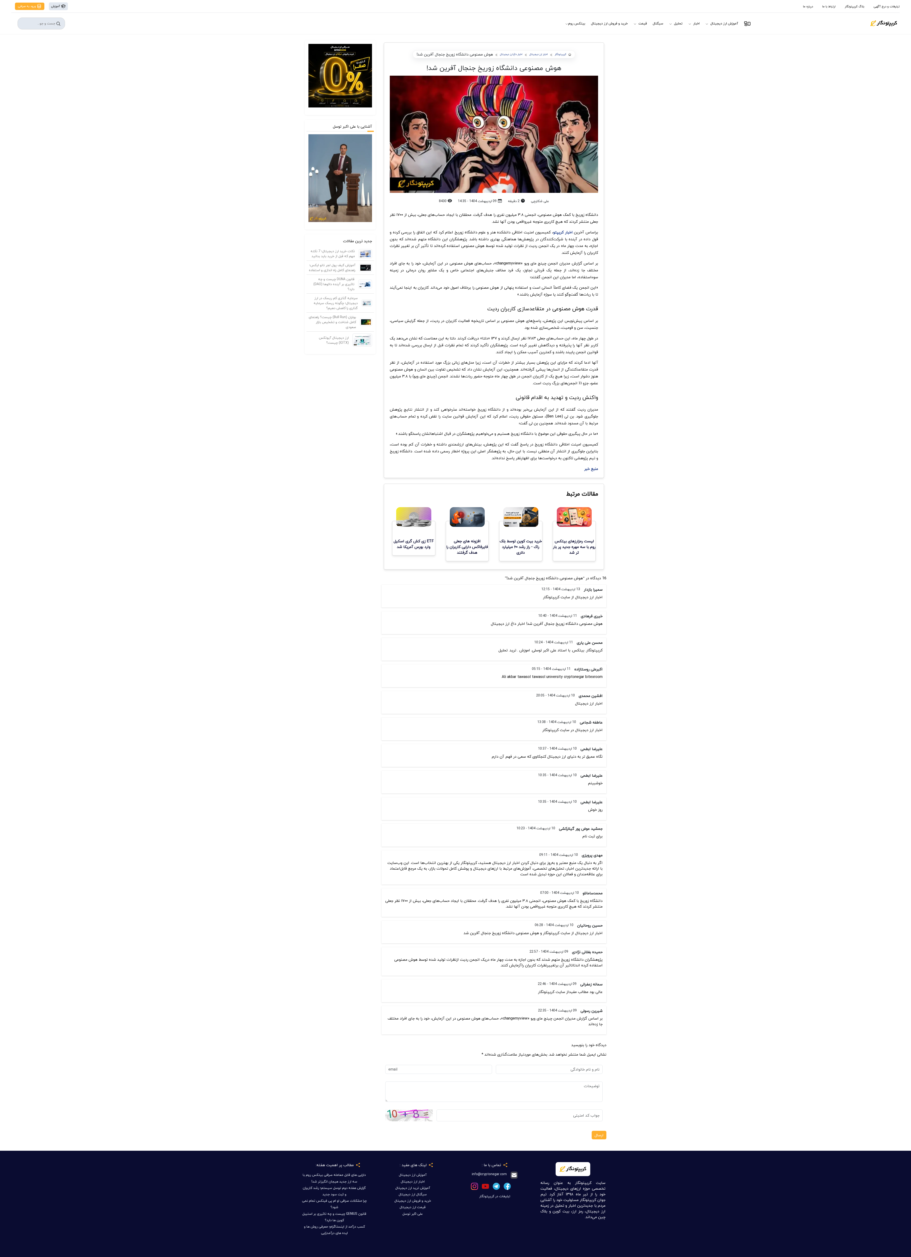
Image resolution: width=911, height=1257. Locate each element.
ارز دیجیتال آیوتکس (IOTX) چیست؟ (334, 340)
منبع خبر (591, 468)
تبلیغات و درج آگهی (887, 6)
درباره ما (808, 6)
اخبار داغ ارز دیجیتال (511, 54)
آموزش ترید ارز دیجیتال (412, 1188)
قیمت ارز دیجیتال (413, 1207)
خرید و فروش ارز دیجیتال (609, 23)
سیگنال (658, 23)
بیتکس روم (576, 23)
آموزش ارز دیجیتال (724, 23)
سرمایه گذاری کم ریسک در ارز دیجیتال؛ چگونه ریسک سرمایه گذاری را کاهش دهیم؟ (336, 303)
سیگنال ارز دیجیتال (413, 1194)
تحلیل (678, 23)
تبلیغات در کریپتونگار (494, 1196)
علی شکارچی (540, 201)
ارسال (599, 1135)
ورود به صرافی (27, 6)
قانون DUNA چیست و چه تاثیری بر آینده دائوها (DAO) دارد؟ (333, 284)
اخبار (696, 23)
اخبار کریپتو (563, 232)
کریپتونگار (560, 54)
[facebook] (507, 1186)
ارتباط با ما (829, 6)
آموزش (56, 6)
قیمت (642, 23)
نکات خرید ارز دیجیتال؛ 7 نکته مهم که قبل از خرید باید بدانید (333, 254)
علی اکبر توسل (412, 1214)
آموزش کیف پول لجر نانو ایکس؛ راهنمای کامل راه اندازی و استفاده (332, 268)
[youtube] (485, 1186)
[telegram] (496, 1186)
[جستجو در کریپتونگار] (58, 24)
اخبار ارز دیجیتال (538, 54)
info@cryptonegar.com (489, 1174)
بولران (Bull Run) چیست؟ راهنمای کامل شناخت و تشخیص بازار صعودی (332, 322)
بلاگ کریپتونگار (854, 6)
